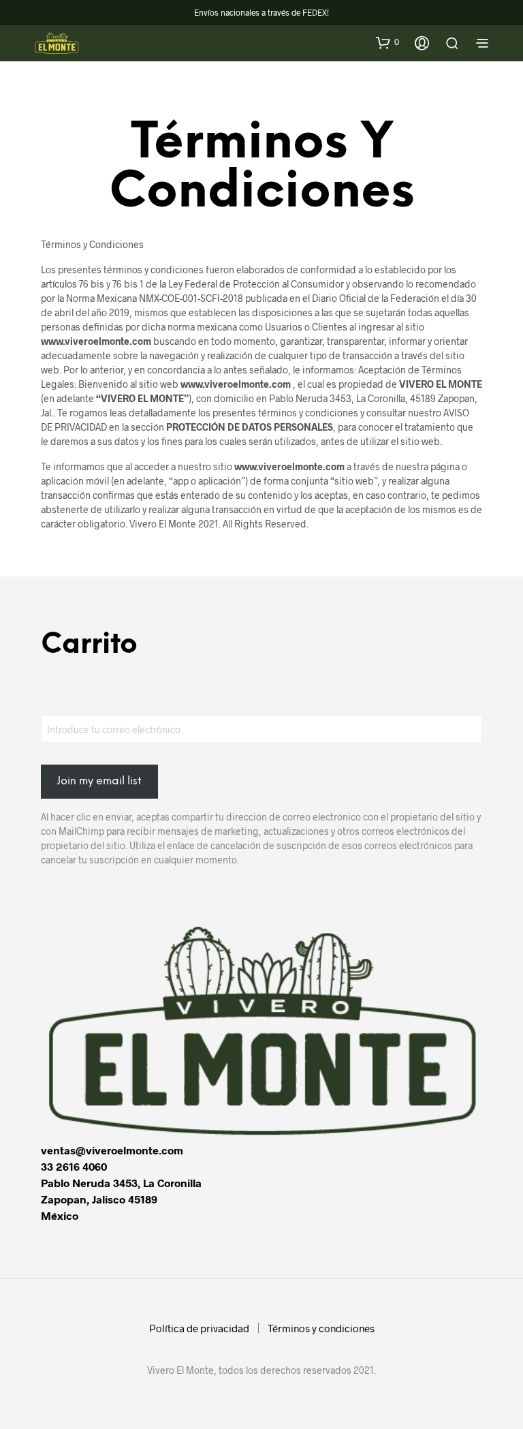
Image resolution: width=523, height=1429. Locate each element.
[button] (387, 42)
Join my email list (99, 781)
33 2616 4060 (74, 1166)
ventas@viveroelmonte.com (112, 1149)
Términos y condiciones (321, 1328)
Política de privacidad (199, 1328)
